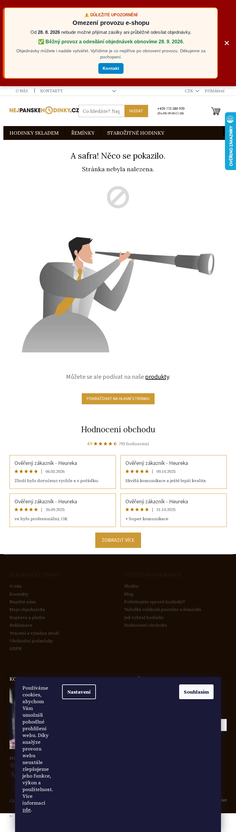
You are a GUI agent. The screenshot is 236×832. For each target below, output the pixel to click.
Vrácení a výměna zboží (34, 633)
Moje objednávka (27, 609)
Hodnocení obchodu (118, 429)
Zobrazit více (118, 540)
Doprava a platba (27, 617)
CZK (189, 90)
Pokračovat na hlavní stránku (118, 399)
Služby (131, 586)
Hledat (136, 111)
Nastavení (79, 691)
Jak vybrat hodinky (144, 617)
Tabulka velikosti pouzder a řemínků (162, 609)
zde (26, 809)
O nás (22, 90)
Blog (128, 594)
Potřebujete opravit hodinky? (154, 602)
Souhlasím (196, 691)
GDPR (16, 649)
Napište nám (23, 602)
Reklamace (21, 625)
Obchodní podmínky (31, 641)
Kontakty (51, 90)
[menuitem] (34, 133)
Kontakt (111, 68)
